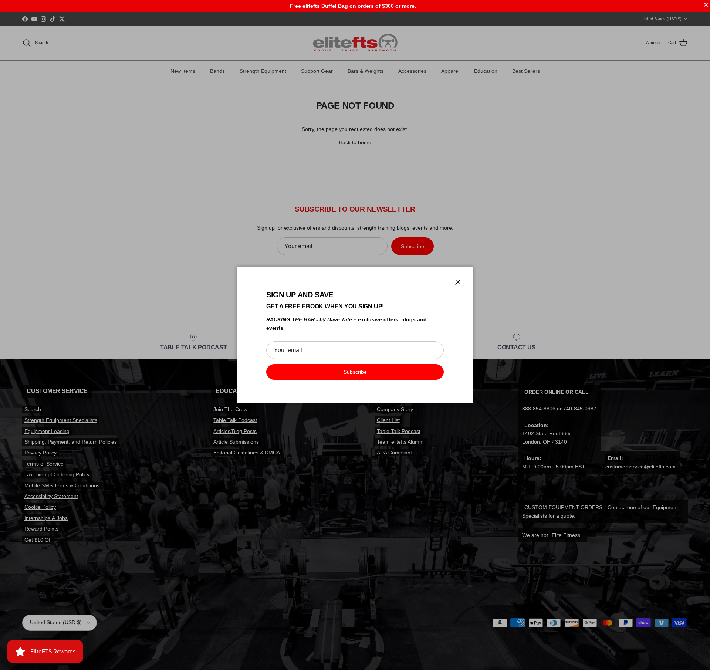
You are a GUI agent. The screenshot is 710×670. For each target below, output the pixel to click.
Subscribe (355, 372)
